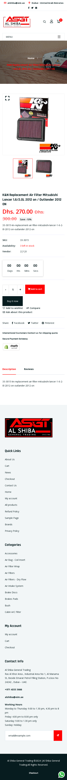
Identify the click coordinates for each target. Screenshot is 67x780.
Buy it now (12, 301)
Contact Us (11, 485)
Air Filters (10, 572)
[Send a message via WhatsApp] (61, 774)
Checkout (10, 478)
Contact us (32, 333)
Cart (7, 465)
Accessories (11, 553)
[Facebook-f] (29, 7)
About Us (10, 459)
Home (31, 58)
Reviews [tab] (29, 369)
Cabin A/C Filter (13, 611)
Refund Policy (12, 511)
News (8, 472)
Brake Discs (11, 592)
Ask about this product (18, 312)
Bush (7, 605)
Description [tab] (9, 369)
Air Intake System (14, 585)
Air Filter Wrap (12, 566)
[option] (33, 124)
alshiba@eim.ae (16, 2)
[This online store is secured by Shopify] (11, 346)
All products (11, 504)
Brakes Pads (11, 598)
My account (11, 498)
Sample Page (12, 517)
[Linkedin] (36, 7)
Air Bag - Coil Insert (15, 559)
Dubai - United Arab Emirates (47, 2)
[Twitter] (32, 7)
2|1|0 (23, 251)
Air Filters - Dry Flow (15, 579)
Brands (8, 524)
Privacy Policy (12, 530)
